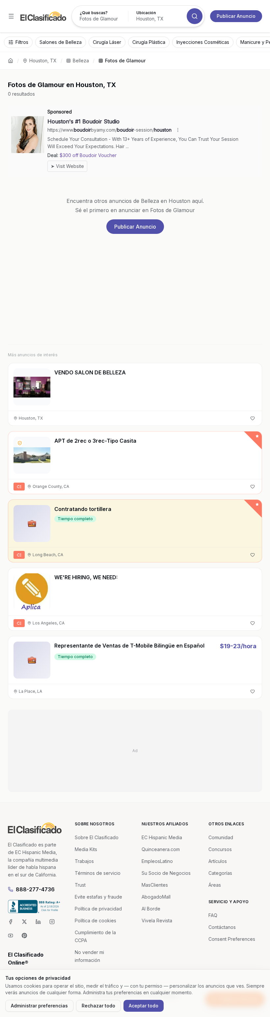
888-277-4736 (35, 889)
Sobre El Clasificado (97, 837)
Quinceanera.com (161, 849)
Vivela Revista (157, 920)
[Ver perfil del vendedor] (19, 443)
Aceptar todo (143, 1005)
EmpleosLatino (157, 861)
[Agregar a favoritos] (252, 418)
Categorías (220, 873)
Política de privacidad (98, 908)
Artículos (217, 861)
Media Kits (86, 849)
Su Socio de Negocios (166, 873)
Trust (80, 885)
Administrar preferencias (39, 1005)
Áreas (214, 885)
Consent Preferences (231, 939)
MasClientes (155, 885)
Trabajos (84, 861)
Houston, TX (43, 60)
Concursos (220, 849)
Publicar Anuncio (236, 16)
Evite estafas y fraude (98, 897)
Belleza (81, 60)
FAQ (212, 915)
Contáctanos (222, 927)
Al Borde (151, 908)
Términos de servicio (98, 873)
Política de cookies (95, 920)
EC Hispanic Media (162, 837)
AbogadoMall (156, 897)
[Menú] (11, 16)
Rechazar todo (98, 1005)
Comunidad (220, 837)
